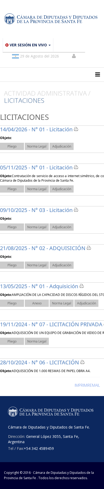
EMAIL (95, 385)
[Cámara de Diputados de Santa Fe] (52, 19)
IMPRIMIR (82, 385)
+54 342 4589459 (39, 448)
